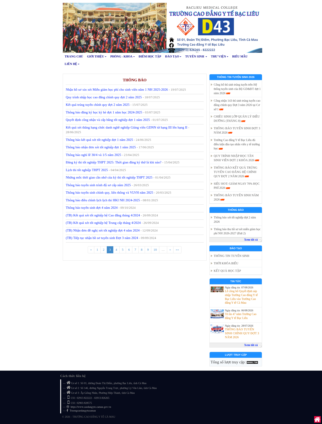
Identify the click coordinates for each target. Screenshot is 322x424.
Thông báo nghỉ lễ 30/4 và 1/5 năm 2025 (102, 155)
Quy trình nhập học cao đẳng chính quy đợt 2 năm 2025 (113, 97)
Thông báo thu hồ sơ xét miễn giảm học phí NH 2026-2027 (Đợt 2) (237, 231)
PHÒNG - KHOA (121, 56)
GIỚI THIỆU (95, 56)
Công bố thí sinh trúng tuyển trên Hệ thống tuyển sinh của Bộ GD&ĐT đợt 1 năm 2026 (237, 89)
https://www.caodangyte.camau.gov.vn (91, 407)
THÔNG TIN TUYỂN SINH (231, 255)
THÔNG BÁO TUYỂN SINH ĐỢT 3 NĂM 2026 (237, 130)
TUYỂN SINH (195, 56)
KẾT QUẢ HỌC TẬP (228, 270)
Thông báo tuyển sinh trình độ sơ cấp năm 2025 (107, 185)
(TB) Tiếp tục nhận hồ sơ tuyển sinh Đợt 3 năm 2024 (111, 238)
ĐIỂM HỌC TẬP (150, 56)
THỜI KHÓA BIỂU (226, 263)
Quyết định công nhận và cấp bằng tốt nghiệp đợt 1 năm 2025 (117, 120)
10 (155, 249)
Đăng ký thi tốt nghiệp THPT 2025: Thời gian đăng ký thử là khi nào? (122, 162)
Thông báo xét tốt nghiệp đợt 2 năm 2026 (235, 219)
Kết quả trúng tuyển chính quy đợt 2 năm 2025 (107, 105)
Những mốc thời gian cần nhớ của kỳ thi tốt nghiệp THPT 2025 (118, 177)
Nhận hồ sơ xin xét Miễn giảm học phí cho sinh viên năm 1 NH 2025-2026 (126, 89)
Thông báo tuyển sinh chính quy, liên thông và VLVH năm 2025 (118, 192)
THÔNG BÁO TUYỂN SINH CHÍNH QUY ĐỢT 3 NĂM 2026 (242, 333)
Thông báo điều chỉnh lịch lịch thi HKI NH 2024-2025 (112, 200)
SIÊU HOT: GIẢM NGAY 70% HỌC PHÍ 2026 (237, 186)
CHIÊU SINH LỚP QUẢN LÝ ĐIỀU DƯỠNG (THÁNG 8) (237, 118)
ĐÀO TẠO (172, 56)
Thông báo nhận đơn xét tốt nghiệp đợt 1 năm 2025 (110, 147)
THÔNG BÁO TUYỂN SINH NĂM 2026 (236, 197)
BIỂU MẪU (240, 56)
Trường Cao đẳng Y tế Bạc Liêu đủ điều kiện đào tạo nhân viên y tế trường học (237, 144)
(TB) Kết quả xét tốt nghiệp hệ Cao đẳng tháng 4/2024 (112, 215)
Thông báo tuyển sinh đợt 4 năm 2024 (101, 207)
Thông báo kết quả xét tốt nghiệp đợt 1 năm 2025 (108, 140)
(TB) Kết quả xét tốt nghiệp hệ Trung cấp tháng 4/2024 (112, 223)
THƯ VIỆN (218, 56)
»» (177, 249)
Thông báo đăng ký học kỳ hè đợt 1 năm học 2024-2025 (113, 112)
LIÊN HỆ (71, 63)
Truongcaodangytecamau (83, 410)
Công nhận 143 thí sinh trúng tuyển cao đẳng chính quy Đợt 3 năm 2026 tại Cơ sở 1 (237, 105)
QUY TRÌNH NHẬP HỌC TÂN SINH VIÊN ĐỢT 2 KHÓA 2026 (234, 158)
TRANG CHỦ (74, 56)
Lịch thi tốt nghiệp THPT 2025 (96, 170)
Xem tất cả (251, 239)
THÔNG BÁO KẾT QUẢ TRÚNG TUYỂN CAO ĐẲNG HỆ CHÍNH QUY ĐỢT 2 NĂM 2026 (235, 172)
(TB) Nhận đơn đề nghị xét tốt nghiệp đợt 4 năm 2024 (112, 230)
